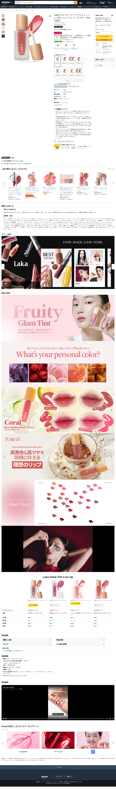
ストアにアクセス (80, 286)
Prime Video (63, 6)
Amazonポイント (13, 6)
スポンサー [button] (4, 729)
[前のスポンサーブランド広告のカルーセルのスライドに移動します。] (3, 743)
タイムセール (72, 6)
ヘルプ (21, 6)
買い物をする (69, 41)
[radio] (3, 15)
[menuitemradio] (110, 718)
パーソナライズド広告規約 (57, 781)
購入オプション (54, 605)
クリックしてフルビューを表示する (28, 61)
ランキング (46, 6)
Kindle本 (105, 6)
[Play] (3, 718)
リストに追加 (98, 65)
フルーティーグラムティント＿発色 (12, 689)
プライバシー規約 (45, 781)
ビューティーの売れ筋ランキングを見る (41, 671)
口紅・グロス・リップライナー (23, 10)
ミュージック (87, 6)
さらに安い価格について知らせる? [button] (12, 650)
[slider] (55, 718)
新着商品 (79, 6)
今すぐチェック (81, 148)
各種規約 (66, 781)
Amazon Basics (54, 6)
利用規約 (38, 781)
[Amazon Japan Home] (44, 777)
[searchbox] (47, 2)
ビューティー (5, 10)
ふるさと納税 (28, 6)
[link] (15, 191)
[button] (4, 6)
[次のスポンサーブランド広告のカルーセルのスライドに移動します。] (113, 743)
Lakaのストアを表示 (59, 22)
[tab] (54, 430)
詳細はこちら (69, 39)
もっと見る (58, 138)
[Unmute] (113, 719)
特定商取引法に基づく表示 (76, 781)
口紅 (33, 10)
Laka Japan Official (106, 45)
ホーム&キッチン (97, 6)
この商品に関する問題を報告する (65, 141)
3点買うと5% (58, 41)
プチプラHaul (37, 6)
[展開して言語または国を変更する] (64, 776)
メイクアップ (12, 10)
